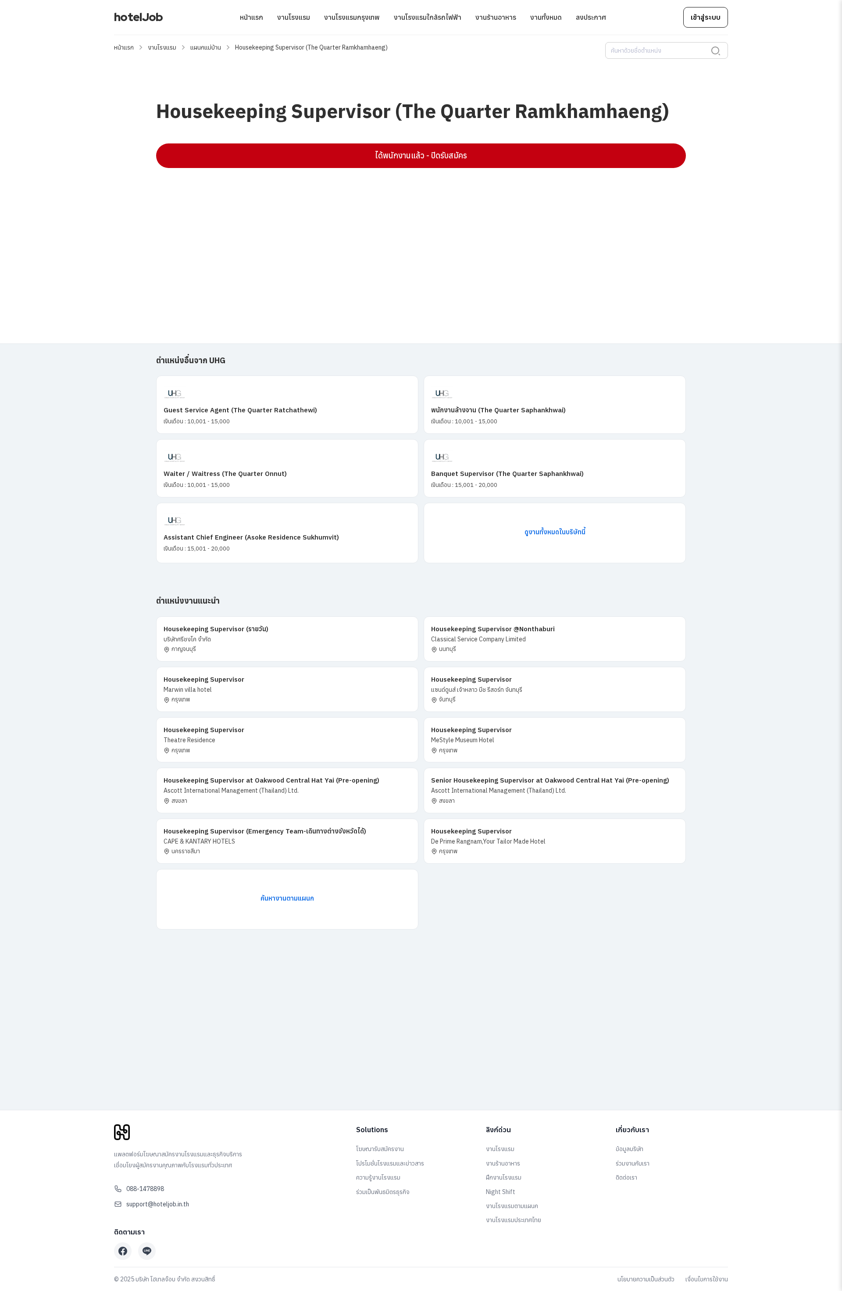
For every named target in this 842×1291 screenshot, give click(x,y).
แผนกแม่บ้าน (205, 47)
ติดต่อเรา (626, 1177)
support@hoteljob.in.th (157, 1204)
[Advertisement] (419, 238)
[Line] (147, 1251)
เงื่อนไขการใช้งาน (706, 1279)
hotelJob (138, 17)
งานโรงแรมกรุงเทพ (352, 17)
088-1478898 (145, 1189)
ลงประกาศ (591, 17)
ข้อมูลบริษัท (629, 1149)
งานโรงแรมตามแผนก (512, 1206)
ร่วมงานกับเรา (632, 1163)
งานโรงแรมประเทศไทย (513, 1220)
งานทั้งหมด (546, 17)
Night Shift (500, 1192)
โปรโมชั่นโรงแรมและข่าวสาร (390, 1163)
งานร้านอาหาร (495, 17)
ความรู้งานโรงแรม (378, 1177)
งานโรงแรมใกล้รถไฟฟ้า (427, 17)
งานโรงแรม (293, 17)
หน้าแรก (251, 17)
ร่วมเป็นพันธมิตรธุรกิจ (383, 1192)
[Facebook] (123, 1251)
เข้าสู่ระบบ (706, 17)
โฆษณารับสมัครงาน (380, 1149)
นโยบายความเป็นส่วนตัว (645, 1279)
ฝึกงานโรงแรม (503, 1177)
